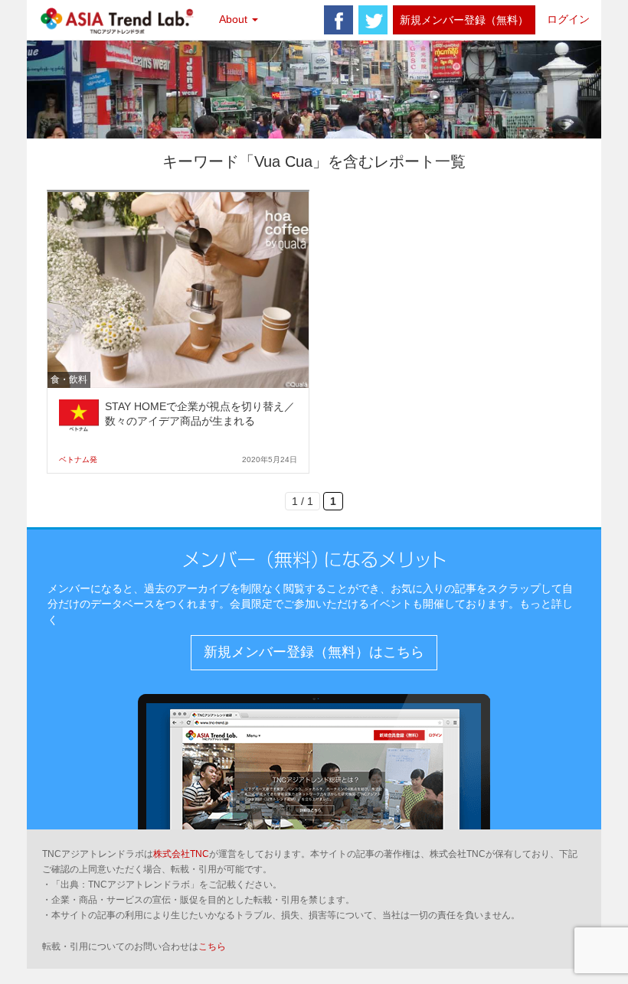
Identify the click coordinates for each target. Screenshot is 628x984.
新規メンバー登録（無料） (464, 20)
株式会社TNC (181, 854)
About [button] (234, 19)
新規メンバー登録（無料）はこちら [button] (314, 652)
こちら (212, 946)
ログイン (568, 19)
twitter (373, 19)
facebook (338, 19)
